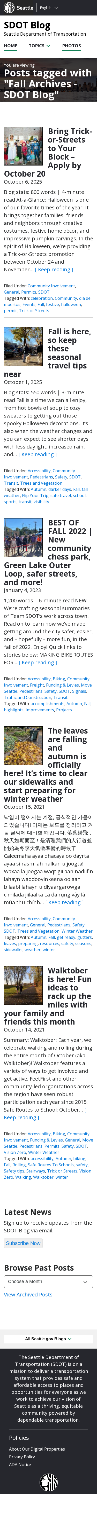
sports (10, 502)
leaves (10, 943)
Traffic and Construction (27, 697)
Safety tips (14, 1171)
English (45, 7)
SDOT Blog (27, 25)
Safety (61, 477)
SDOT (44, 292)
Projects (64, 710)
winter (49, 950)
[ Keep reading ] (54, 269)
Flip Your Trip (35, 495)
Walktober (43, 1177)
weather (33, 950)
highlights (14, 710)
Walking (23, 1177)
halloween (71, 304)
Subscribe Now (23, 1243)
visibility (41, 502)
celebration (42, 298)
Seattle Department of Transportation (45, 34)
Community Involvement (51, 286)
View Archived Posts (28, 1294)
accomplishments (47, 703)
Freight (37, 685)
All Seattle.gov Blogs (46, 1339)
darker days (59, 489)
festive (52, 304)
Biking (59, 679)
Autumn (38, 489)
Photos (71, 46)
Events (29, 304)
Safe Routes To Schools (51, 1165)
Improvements (40, 710)
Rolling (19, 1165)
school (79, 495)
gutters (84, 937)
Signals (79, 691)
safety (67, 943)
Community (66, 298)
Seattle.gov (14, 3)
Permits (28, 292)
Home (10, 46)
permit (10, 310)
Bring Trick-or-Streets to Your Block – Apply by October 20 (48, 152)
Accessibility (39, 471)
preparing (28, 943)
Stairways (35, 1171)
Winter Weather (77, 931)
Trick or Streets (34, 310)
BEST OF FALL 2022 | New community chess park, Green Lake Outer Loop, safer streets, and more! (48, 552)
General (11, 292)
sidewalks (13, 950)
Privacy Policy (22, 1457)
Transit (11, 483)
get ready (66, 937)
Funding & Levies (62, 685)
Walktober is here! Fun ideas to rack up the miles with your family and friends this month (48, 996)
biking (79, 1158)
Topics (37, 46)
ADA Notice (20, 1464)
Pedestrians (41, 477)
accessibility (42, 1158)
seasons (83, 943)
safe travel (60, 495)
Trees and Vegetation (41, 483)
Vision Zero (15, 1152)
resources (49, 943)
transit (25, 502)
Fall (41, 304)
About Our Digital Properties (37, 1449)
